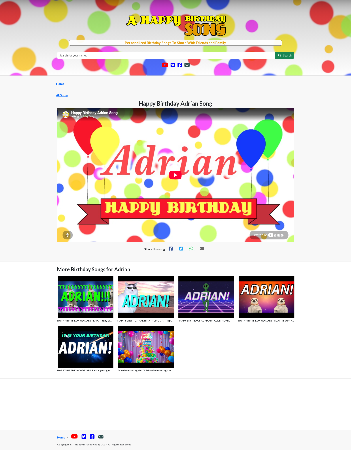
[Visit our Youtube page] (165, 65)
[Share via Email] (202, 248)
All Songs (62, 95)
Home (60, 83)
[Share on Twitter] (181, 248)
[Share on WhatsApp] (191, 248)
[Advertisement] (175, 404)
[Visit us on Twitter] (173, 65)
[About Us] (187, 65)
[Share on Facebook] (171, 248)
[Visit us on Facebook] (180, 65)
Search (287, 55)
